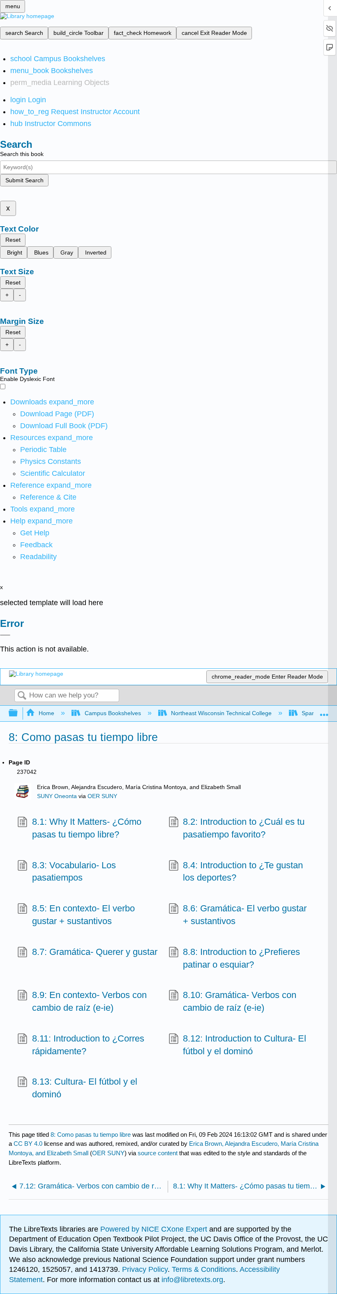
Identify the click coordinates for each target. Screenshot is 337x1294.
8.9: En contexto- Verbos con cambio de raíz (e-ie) (89, 1001)
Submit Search (24, 180)
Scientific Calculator (52, 473)
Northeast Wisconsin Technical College (221, 713)
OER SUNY (102, 796)
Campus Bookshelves (112, 713)
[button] (36, 545)
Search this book (22, 154)
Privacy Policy (145, 1269)
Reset (13, 239)
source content (158, 1152)
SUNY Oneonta (57, 796)
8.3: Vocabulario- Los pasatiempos (74, 871)
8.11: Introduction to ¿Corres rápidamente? (88, 1044)
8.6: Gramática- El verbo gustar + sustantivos (245, 914)
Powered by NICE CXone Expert (154, 1229)
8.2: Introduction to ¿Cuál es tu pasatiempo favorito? (244, 828)
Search (21, 696)
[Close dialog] (5, 635)
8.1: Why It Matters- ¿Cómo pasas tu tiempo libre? (86, 828)
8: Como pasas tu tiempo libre (91, 1134)
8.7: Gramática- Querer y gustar (94, 952)
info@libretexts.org (191, 1280)
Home (46, 713)
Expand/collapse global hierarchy (18, 713)
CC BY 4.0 (28, 1143)
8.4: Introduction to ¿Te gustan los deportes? (243, 871)
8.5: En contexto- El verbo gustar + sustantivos (83, 914)
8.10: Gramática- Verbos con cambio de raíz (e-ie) (239, 1001)
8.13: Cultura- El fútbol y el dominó (84, 1087)
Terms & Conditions (204, 1269)
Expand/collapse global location (324, 711)
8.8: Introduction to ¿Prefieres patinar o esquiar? (241, 958)
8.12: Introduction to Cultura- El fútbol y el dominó (244, 1044)
